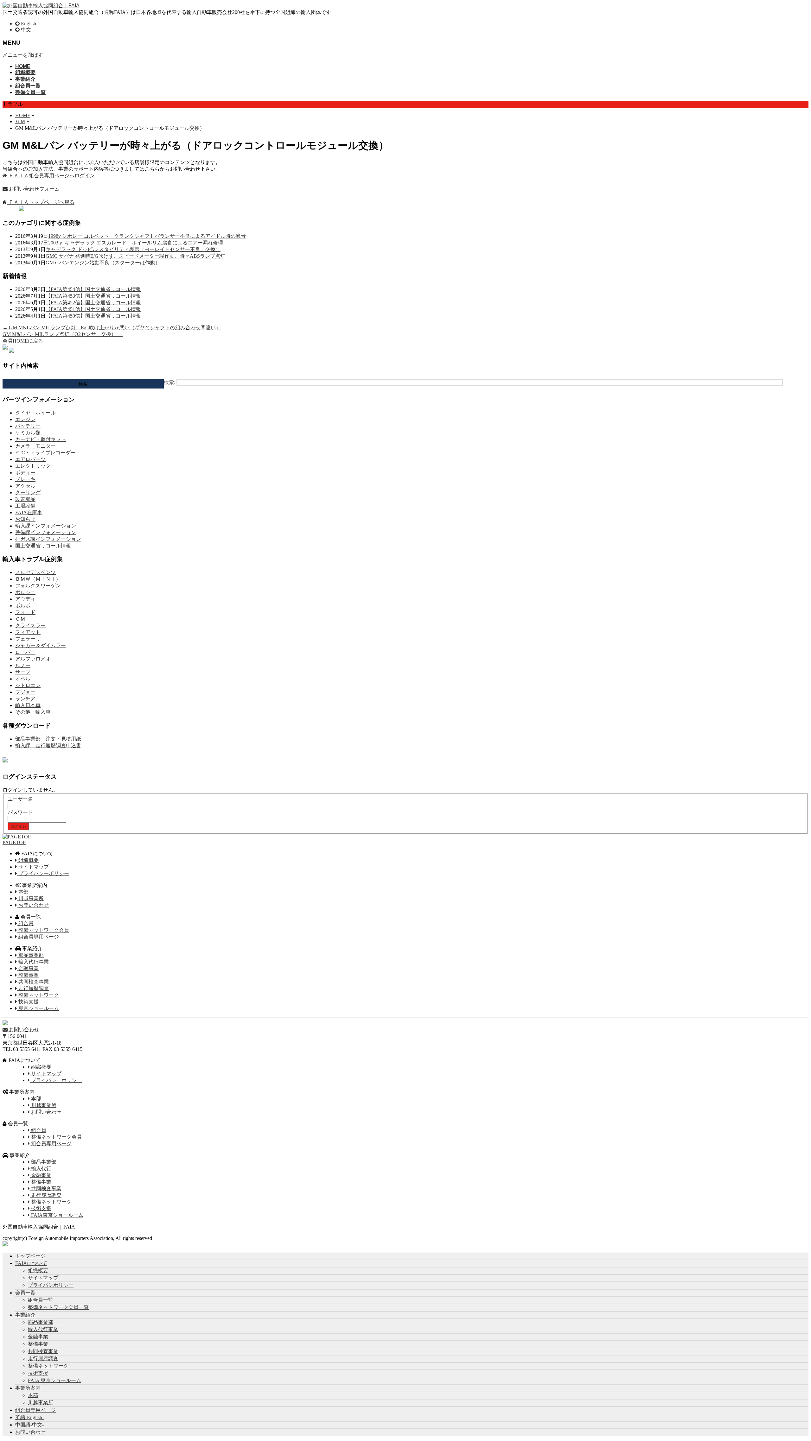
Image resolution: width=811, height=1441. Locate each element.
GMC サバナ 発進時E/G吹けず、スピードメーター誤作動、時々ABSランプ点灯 (135, 256)
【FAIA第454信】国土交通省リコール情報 (93, 289)
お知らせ (25, 519)
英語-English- (29, 1417)
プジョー (25, 692)
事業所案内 (28, 1388)
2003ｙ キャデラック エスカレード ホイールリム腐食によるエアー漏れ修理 (135, 242)
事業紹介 (25, 1315)
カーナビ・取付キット (40, 439)
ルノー (22, 665)
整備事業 (28, 975)
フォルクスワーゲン (38, 585)
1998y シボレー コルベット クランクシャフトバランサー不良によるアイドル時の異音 (147, 236)
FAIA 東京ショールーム (54, 1380)
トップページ (30, 1256)
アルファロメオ (33, 658)
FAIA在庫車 (28, 512)
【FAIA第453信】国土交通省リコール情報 (93, 296)
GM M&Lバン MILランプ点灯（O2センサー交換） (63, 334)
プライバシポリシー (50, 1285)
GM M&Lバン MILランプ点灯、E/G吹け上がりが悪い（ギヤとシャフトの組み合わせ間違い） (112, 327)
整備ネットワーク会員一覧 (58, 1307)
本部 (23, 891)
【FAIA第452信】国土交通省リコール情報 (93, 302)
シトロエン (28, 685)
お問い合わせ (33, 905)
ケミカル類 (28, 432)
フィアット (28, 632)
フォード (25, 612)
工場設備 (25, 506)
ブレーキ (25, 479)
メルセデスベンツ (35, 572)
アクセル (25, 486)
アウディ (25, 599)
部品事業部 (30, 955)
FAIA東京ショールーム (56, 1215)
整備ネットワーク (38, 995)
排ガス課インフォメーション (48, 539)
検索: (169, 382)
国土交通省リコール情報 (43, 545)
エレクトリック (33, 466)
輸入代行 (40, 1168)
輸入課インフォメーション (45, 525)
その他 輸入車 (33, 712)
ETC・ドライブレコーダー (45, 452)
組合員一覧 (40, 1300)
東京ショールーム (38, 1008)
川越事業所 (30, 898)
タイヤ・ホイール (35, 412)
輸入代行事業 (33, 961)
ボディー (25, 472)
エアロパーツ (30, 459)
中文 (25, 29)
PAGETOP (14, 842)
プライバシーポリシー (43, 873)
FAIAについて (31, 1263)
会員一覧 (25, 1292)
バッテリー (28, 426)
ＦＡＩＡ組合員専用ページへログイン (51, 175)
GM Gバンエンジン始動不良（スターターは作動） (103, 262)
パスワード (20, 812)
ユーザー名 (20, 799)
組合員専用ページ (38, 936)
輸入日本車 (28, 705)
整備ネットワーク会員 (43, 930)
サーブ (22, 672)
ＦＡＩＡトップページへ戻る (40, 202)
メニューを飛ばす (23, 55)
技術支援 (28, 1001)
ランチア (25, 698)
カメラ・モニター (35, 446)
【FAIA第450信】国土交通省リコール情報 (93, 316)
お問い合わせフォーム (34, 189)
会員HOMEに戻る (23, 341)
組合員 (25, 923)
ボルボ (22, 605)
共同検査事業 (33, 981)
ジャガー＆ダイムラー (40, 645)
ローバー (25, 652)
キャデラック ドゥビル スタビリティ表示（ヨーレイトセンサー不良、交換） (133, 249)
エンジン (25, 419)
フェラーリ (28, 638)
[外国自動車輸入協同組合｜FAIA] (41, 5)
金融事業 (28, 968)
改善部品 (25, 499)
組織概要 (28, 860)
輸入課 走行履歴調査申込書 (48, 745)
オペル (22, 678)
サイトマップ (33, 866)
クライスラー (30, 625)
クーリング (28, 492)
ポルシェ (25, 592)
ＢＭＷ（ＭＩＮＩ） (38, 579)
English (28, 23)
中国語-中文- (29, 1424)
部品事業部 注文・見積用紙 (48, 739)
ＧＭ (20, 619)
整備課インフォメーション (45, 532)
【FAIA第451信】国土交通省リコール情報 (93, 309)
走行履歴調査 (33, 988)
